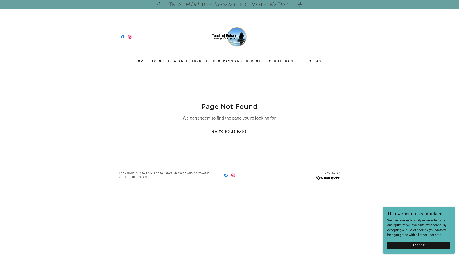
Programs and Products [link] (238, 61)
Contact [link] (315, 61)
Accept (419, 245)
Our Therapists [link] (285, 61)
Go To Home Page (229, 131)
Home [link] (140, 61)
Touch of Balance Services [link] (179, 61)
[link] (122, 36)
